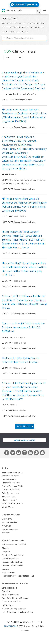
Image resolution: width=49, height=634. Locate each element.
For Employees (8, 572)
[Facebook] (6, 453)
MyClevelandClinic (10, 529)
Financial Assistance (11, 482)
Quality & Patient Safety (12, 555)
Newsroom (6, 526)
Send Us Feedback (9, 588)
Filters (8, 57)
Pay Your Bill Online (10, 489)
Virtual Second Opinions (12, 503)
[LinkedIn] (30, 453)
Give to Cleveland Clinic (12, 486)
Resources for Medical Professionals (18, 576)
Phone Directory (9, 500)
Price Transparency (10, 493)
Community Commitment (12, 565)
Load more (23, 426)
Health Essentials (9, 522)
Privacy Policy (8, 605)
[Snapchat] (42, 453)
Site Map (6, 591)
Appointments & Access (12, 472)
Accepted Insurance (10, 475)
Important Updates (24, 4)
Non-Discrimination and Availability (17, 612)
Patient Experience (10, 558)
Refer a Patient (8, 496)
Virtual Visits (7, 507)
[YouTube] (18, 453)
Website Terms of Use (11, 601)
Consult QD (7, 519)
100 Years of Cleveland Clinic (14, 544)
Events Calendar (9, 479)
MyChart (6, 532)
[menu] (44, 11)
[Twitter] (12, 453)
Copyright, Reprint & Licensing (15, 598)
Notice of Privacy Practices (14, 608)
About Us (6, 548)
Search (38, 11)
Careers (5, 569)
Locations (6, 551)
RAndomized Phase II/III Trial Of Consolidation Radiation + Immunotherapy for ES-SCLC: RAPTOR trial (23, 327)
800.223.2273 (9, 626)
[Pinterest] (36, 453)
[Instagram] (24, 453)
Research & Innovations (12, 562)
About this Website (10, 595)
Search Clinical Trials (24, 440)
